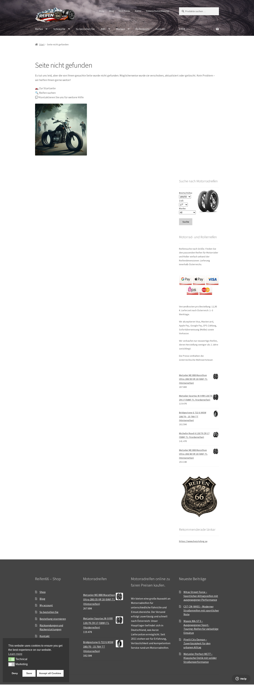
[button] (11, 659)
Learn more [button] (15, 653)
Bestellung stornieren (53, 618)
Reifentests (142, 29)
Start (41, 44)
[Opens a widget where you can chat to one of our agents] (241, 679)
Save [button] (29, 673)
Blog (111, 10)
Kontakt (161, 29)
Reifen (39, 29)
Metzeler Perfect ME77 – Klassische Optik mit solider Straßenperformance (200, 657)
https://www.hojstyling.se (193, 541)
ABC (103, 29)
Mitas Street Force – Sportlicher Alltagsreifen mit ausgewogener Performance (201, 595)
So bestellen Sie (85, 29)
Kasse (138, 10)
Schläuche (59, 29)
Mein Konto (124, 10)
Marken (120, 29)
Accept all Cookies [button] (50, 673)
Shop (101, 10)
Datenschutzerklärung (157, 10)
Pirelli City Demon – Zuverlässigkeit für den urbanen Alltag (197, 643)
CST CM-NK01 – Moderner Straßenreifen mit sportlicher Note (201, 610)
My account (46, 605)
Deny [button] (15, 673)
